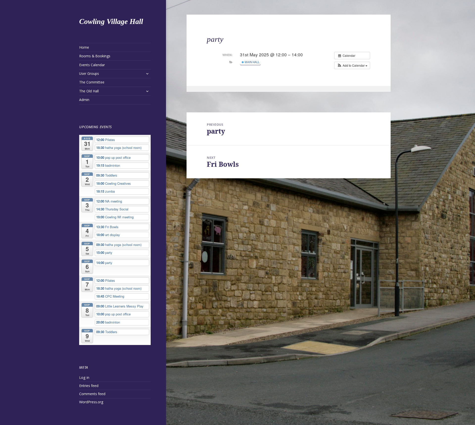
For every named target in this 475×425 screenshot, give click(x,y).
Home (84, 47)
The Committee (91, 82)
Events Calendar (92, 64)
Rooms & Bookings (94, 56)
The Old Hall (89, 91)
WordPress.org (91, 402)
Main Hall (252, 62)
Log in (84, 377)
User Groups (89, 73)
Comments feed (92, 393)
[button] (352, 65)
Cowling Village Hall (111, 21)
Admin (84, 99)
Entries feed (88, 385)
